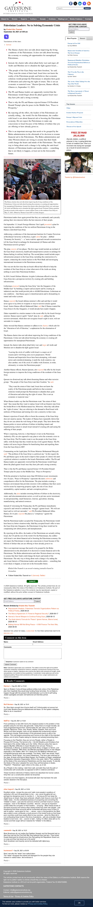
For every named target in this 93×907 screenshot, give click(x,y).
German (8, 45)
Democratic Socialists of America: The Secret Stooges (78, 51)
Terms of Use (8, 896)
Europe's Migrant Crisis (74, 117)
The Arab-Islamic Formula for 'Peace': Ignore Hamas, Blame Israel (33, 619)
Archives (52, 19)
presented (47, 224)
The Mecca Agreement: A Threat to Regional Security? (28, 613)
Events (14, 19)
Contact (88, 19)
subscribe (30, 630)
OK (79, 903)
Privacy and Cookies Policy (37, 904)
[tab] (72, 38)
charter (45, 325)
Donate (43, 19)
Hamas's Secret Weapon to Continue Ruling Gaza (26, 616)
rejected (12, 301)
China (68, 108)
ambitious (49, 478)
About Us (5, 19)
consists (13, 249)
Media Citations (76, 19)
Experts (24, 19)
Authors (33, 19)
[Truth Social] (6, 38)
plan (18, 493)
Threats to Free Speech (73, 126)
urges (44, 345)
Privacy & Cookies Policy (24, 896)
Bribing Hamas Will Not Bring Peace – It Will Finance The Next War (33, 624)
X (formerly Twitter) (38, 575)
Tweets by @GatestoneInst (75, 177)
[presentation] (72, 38)
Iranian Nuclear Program (74, 112)
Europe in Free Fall (74, 43)
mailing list (8, 633)
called (38, 236)
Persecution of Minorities (74, 122)
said (39, 306)
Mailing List (62, 19)
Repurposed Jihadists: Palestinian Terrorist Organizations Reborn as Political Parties (33, 609)
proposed (15, 286)
